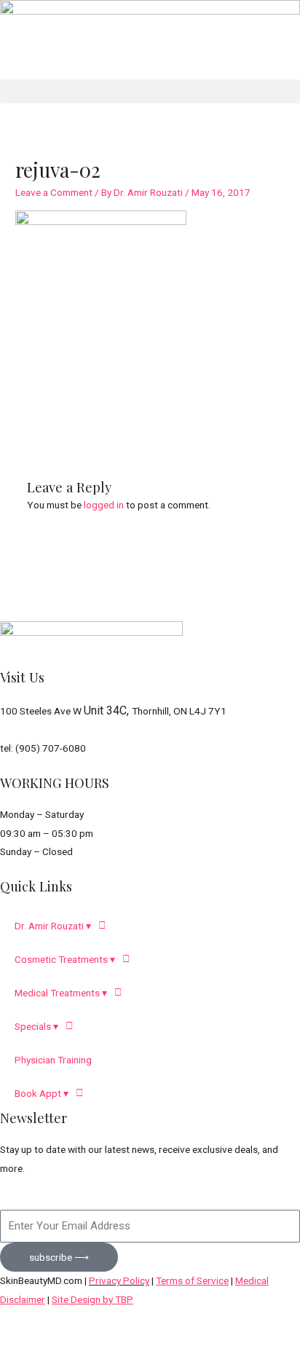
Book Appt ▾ (41, 1093)
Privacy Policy (119, 1280)
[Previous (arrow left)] (29, 1360)
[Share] (150, 1338)
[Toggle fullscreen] (89, 1338)
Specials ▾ (36, 1026)
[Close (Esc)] (210, 1338)
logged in (104, 505)
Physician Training (53, 1060)
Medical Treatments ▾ (61, 993)
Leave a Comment (53, 192)
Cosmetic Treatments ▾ (65, 959)
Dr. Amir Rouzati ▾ (53, 926)
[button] (150, 91)
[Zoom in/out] (29, 1338)
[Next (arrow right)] (89, 1360)
